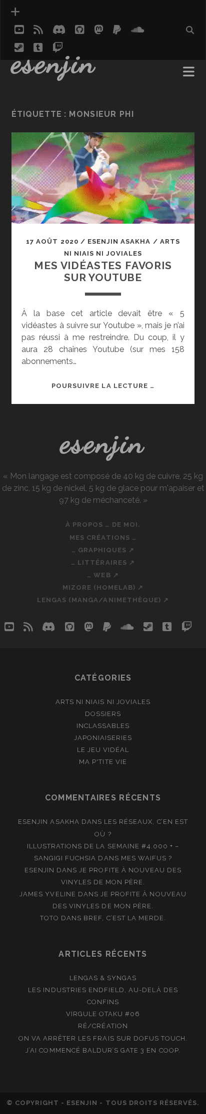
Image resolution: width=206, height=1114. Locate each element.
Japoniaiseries (103, 738)
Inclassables (103, 726)
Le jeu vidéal (103, 749)
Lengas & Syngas (103, 978)
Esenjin (54, 62)
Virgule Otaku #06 (103, 1014)
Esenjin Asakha (119, 241)
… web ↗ (102, 575)
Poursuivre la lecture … (103, 385)
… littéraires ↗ (103, 562)
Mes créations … (103, 537)
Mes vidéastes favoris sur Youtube (103, 271)
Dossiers (103, 714)
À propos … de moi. (103, 524)
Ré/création (103, 1026)
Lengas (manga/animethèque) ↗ (103, 600)
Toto (49, 918)
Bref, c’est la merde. (125, 918)
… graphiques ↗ (103, 550)
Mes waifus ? (146, 858)
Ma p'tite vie (103, 761)
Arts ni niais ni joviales (103, 702)
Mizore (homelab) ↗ (103, 587)
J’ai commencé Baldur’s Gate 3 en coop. (103, 1050)
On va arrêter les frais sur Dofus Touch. (103, 1038)
